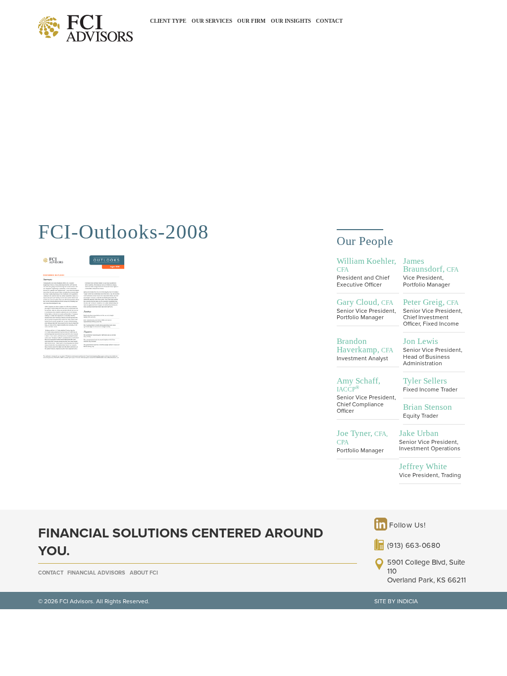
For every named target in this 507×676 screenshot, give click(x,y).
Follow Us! (406, 525)
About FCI (144, 573)
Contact (329, 21)
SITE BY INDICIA (396, 601)
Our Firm (251, 21)
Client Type (168, 21)
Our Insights (291, 21)
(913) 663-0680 (414, 545)
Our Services (212, 21)
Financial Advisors (96, 573)
